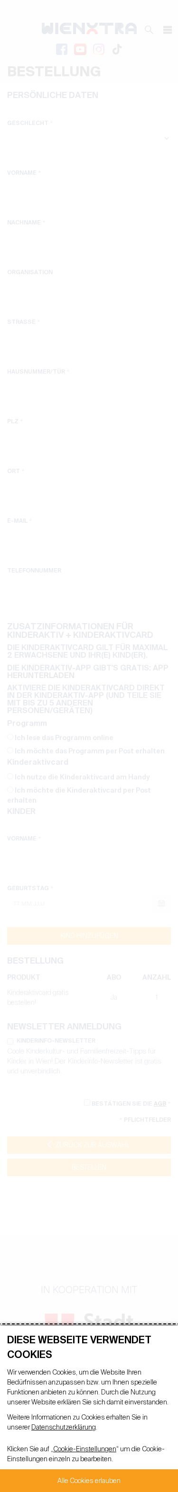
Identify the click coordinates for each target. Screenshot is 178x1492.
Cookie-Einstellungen (84, 1449)
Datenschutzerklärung (63, 1427)
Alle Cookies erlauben (89, 1480)
